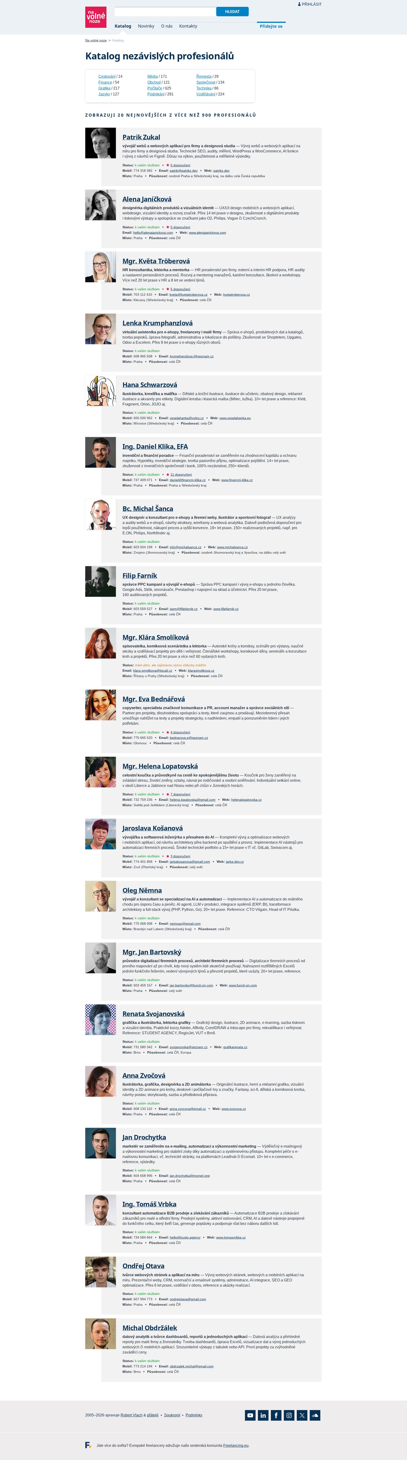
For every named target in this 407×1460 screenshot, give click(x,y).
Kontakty (188, 26)
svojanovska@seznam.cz (189, 1047)
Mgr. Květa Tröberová (156, 260)
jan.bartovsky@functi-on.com (191, 985)
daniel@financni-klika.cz (188, 480)
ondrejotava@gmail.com (188, 1299)
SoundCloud (315, 1415)
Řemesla (204, 76)
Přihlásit (312, 4)
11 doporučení (181, 474)
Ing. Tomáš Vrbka (149, 1203)
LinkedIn (263, 1415)
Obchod (154, 82)
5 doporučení (180, 165)
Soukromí (172, 1415)
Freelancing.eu (91, 1445)
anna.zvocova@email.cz (188, 1109)
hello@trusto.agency (185, 1237)
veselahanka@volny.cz (187, 418)
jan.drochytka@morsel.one (190, 1176)
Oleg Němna (142, 890)
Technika (204, 88)
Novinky (146, 26)
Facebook (276, 1415)
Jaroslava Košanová (152, 827)
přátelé (153, 1415)
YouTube (250, 1415)
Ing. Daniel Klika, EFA (155, 446)
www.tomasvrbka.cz (231, 1237)
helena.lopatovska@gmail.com (193, 800)
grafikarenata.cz (235, 1047)
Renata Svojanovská (153, 1013)
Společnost (205, 82)
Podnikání (155, 94)
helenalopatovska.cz (246, 800)
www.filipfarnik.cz (226, 609)
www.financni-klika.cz (237, 480)
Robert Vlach (131, 1415)
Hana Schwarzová (149, 384)
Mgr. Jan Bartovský (151, 951)
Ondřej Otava (143, 1265)
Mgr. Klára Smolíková (155, 637)
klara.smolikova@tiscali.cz (152, 670)
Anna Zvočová (143, 1075)
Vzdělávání (205, 94)
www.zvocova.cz (234, 1109)
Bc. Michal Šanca (147, 508)
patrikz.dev (221, 170)
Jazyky (104, 94)
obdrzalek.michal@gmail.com (192, 1366)
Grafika (104, 88)
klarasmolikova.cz (201, 670)
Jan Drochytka (144, 1137)
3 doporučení (180, 856)
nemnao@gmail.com (185, 923)
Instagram (289, 1415)
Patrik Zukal (141, 136)
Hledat (232, 11)
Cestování (106, 76)
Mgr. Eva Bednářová (153, 698)
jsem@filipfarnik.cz (184, 609)
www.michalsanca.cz (232, 547)
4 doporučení (180, 732)
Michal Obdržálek (149, 1327)
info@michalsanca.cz (185, 547)
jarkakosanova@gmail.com (190, 861)
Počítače (154, 88)
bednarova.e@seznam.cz (189, 738)
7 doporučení (180, 794)
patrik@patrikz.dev (184, 170)
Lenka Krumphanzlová (157, 322)
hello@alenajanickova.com (153, 232)
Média (152, 76)
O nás (167, 26)
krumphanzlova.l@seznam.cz (192, 356)
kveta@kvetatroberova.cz (189, 294)
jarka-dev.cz (235, 861)
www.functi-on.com (243, 985)
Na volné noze (96, 40)
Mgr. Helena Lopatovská (160, 765)
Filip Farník (139, 575)
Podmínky (194, 1415)
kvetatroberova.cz (236, 294)
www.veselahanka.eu (235, 418)
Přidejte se (271, 26)
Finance (105, 82)
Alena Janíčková (146, 198)
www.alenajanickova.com (207, 232)
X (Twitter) (302, 1415)
